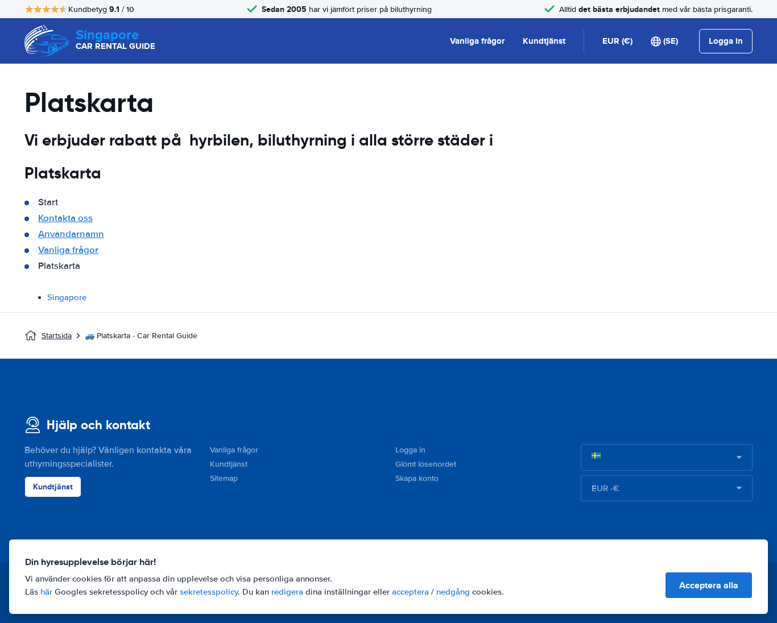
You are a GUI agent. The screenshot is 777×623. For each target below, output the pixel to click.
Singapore (66, 297)
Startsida (57, 335)
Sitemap (224, 478)
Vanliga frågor (477, 41)
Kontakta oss (65, 218)
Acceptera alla (708, 585)
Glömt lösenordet (425, 464)
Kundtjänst (544, 41)
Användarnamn (71, 234)
